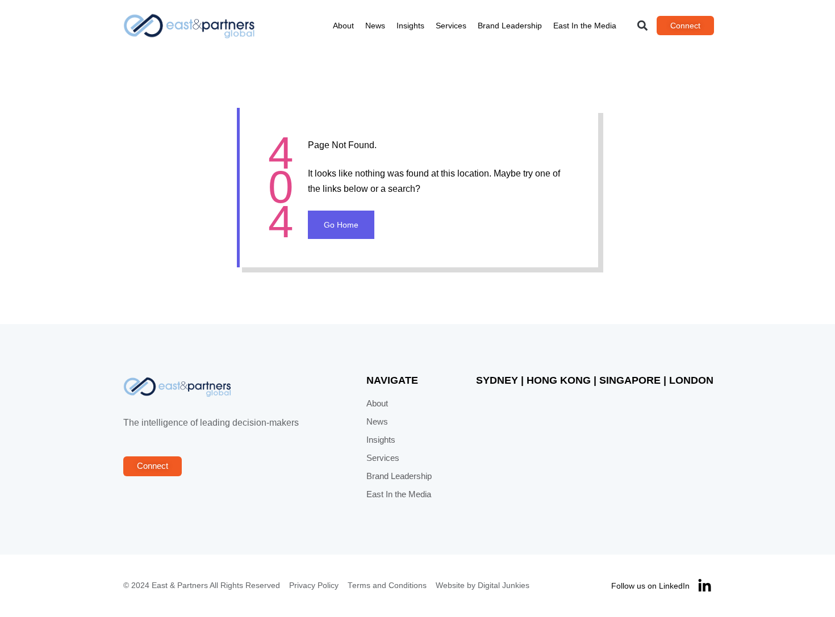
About (343, 25)
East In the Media (584, 25)
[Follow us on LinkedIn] (705, 586)
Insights (410, 25)
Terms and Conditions (387, 585)
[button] (642, 25)
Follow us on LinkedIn (650, 585)
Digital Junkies (503, 585)
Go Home (341, 224)
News (375, 25)
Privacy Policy (314, 585)
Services (451, 25)
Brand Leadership (510, 25)
